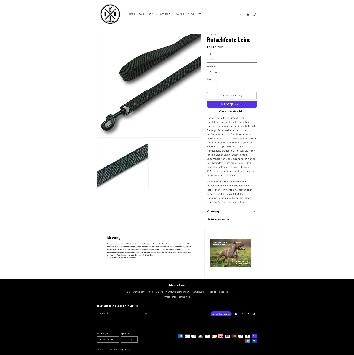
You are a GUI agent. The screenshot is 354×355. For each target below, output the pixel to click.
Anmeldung (198, 292)
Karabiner (211, 66)
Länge (210, 53)
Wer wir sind (139, 292)
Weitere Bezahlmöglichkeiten (232, 111)
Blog (151, 292)
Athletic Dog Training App (177, 297)
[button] (147, 14)
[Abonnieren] (146, 313)
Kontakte (211, 292)
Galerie (159, 292)
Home (127, 292)
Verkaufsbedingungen (177, 292)
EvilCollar (109, 350)
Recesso (223, 292)
